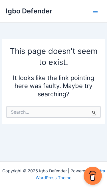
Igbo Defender (29, 11)
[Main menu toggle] (95, 11)
